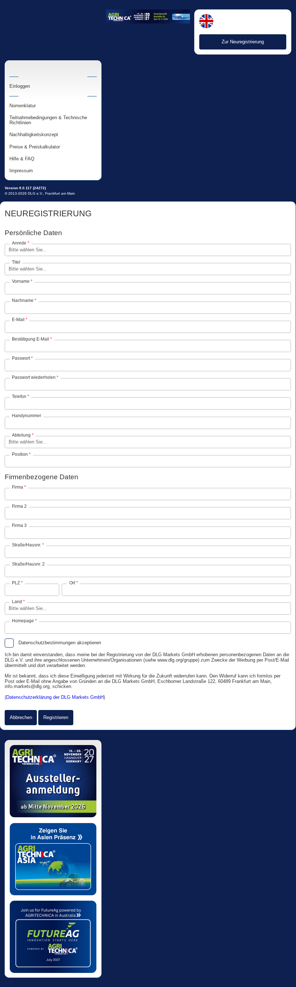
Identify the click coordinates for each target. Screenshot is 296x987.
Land (17, 601)
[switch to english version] (206, 22)
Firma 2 (19, 506)
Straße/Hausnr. (26, 545)
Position (20, 454)
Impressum (21, 170)
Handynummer (26, 416)
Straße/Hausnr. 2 (28, 564)
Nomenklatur (22, 105)
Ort (72, 583)
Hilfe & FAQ (21, 158)
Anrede (19, 243)
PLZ (16, 583)
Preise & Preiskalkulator (34, 147)
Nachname (23, 300)
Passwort (21, 358)
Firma (17, 487)
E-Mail (18, 319)
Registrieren (55, 717)
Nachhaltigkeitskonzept (33, 134)
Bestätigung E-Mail (30, 339)
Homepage (23, 621)
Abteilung (21, 435)
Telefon (19, 396)
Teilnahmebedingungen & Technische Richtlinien (48, 120)
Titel (16, 262)
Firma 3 (19, 525)
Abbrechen (21, 717)
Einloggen (19, 86)
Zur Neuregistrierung (243, 41)
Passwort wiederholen (34, 377)
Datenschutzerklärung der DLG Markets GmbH (55, 697)
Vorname (21, 281)
